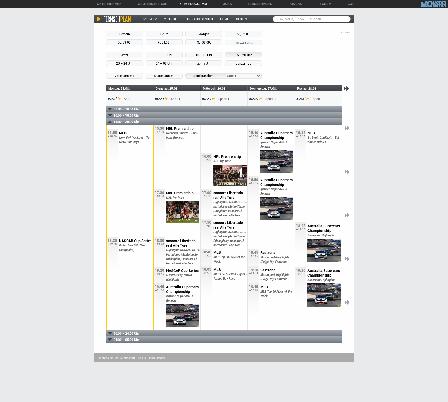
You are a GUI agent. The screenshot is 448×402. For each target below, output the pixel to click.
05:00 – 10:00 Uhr (126, 109)
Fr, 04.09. (164, 42)
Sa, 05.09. (204, 42)
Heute (164, 34)
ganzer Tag (243, 63)
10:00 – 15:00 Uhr (126, 115)
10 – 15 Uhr (203, 55)
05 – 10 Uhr (164, 55)
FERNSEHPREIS (258, 4)
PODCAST (294, 4)
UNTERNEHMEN (107, 4)
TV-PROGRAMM (193, 4)
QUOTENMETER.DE (150, 4)
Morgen (203, 34)
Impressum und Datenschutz (117, 358)
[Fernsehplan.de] (114, 19)
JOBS (226, 4)
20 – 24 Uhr (124, 63)
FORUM (323, 4)
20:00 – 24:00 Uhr (126, 333)
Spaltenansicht (164, 76)
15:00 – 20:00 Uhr (126, 121)
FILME (224, 19)
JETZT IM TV (148, 19)
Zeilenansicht (124, 76)
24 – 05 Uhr (164, 63)
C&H (349, 4)
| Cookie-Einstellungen (150, 358)
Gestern (124, 34)
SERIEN (241, 19)
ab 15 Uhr (204, 63)
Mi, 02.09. (243, 34)
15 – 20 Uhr (243, 55)
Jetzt (124, 55)
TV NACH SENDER (200, 19)
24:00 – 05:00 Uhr (126, 339)
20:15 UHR (171, 19)
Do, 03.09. (124, 42)
